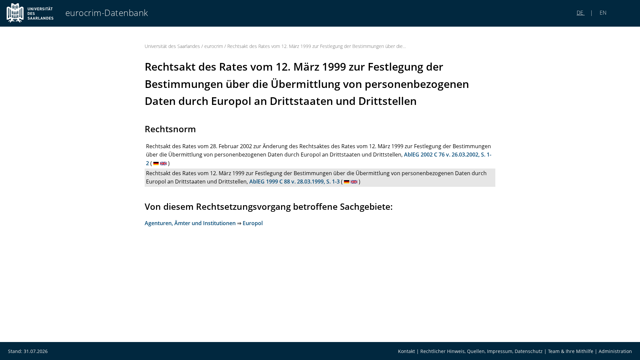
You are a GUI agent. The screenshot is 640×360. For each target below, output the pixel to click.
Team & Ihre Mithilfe (570, 351)
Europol (253, 223)
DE (581, 12)
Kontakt (406, 351)
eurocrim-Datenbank (106, 13)
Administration (615, 351)
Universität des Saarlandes (172, 46)
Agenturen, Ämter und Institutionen (190, 223)
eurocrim (213, 46)
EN (602, 12)
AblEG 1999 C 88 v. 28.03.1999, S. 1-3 (294, 181)
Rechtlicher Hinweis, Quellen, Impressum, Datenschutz (481, 351)
